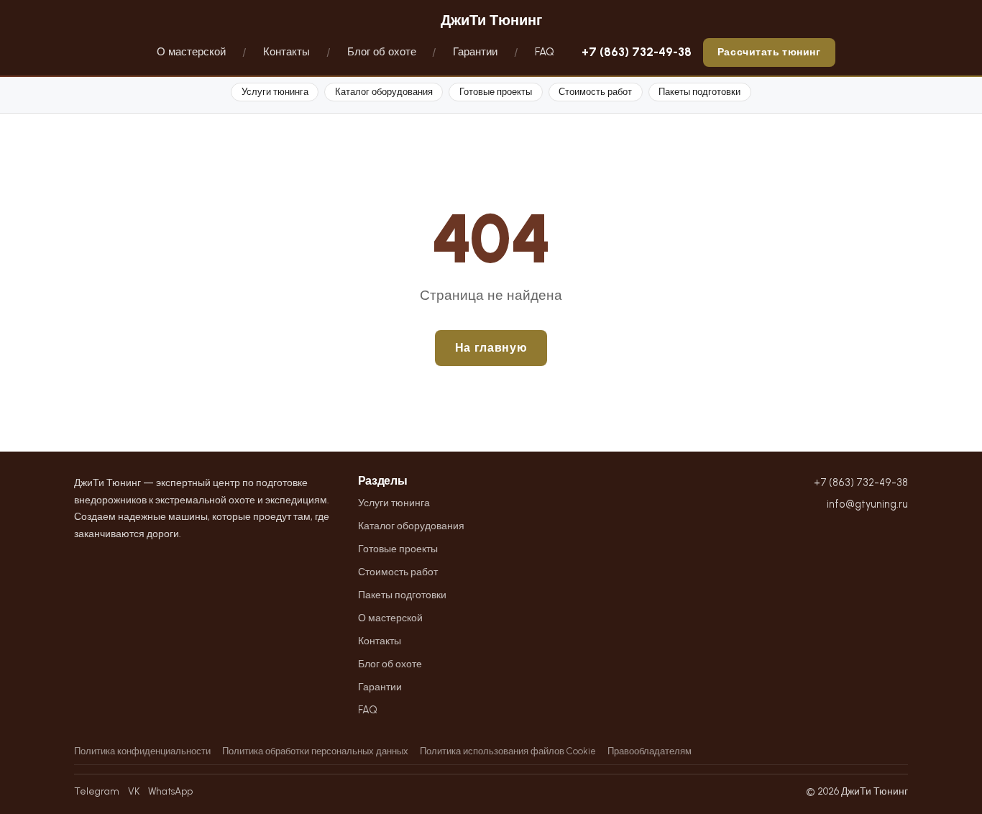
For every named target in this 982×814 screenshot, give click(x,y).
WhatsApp (170, 791)
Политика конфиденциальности (142, 751)
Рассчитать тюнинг (769, 51)
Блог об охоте (381, 51)
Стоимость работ (595, 91)
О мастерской (191, 51)
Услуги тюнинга (275, 91)
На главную (491, 348)
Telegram (96, 791)
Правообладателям (649, 751)
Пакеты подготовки (699, 91)
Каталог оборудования (384, 91)
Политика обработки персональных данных (315, 751)
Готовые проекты (495, 91)
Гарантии (475, 51)
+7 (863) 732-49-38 (637, 52)
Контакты (286, 51)
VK (133, 791)
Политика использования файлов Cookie (508, 751)
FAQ (544, 51)
